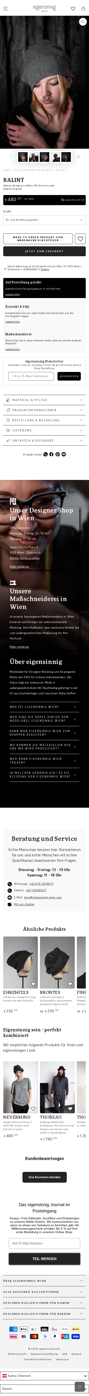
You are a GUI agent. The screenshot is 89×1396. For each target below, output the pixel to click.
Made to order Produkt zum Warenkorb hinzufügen (38, 239)
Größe (7, 211)
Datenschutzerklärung (44, 1354)
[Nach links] (10, 157)
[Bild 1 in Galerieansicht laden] (23, 157)
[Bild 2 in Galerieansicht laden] (33, 157)
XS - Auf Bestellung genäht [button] (22, 220)
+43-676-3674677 (41, 883)
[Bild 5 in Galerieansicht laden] (66, 157)
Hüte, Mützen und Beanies (33, 170)
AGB (64, 1354)
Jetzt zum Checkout (44, 251)
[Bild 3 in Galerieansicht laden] (44, 157)
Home (7, 170)
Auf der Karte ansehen (25, 558)
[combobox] (44, 1376)
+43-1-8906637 (36, 890)
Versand (76, 1354)
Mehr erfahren (19, 566)
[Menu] (5, 8)
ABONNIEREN (69, 376)
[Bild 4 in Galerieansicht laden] (55, 157)
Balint (60, 170)
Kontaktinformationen (37, 1359)
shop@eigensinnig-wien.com (43, 897)
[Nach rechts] (78, 157)
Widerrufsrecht (17, 1354)
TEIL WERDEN (44, 1259)
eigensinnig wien (49, 1349)
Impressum (62, 1359)
